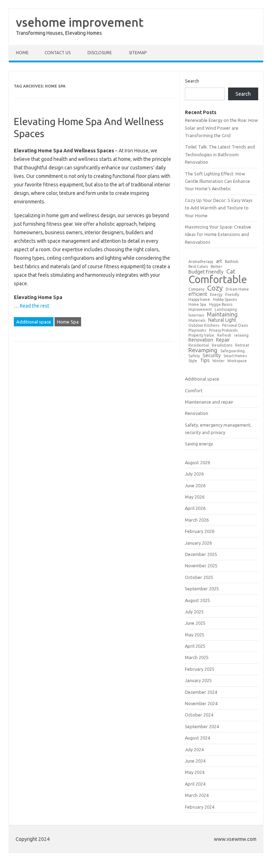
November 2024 (201, 703)
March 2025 (197, 657)
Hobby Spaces (225, 300)
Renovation (200, 339)
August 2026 (197, 462)
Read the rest (34, 306)
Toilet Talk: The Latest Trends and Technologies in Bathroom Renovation (220, 154)
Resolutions (222, 345)
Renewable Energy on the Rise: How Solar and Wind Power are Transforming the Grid (221, 128)
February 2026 (199, 531)
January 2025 (198, 680)
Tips (205, 360)
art (219, 261)
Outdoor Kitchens (203, 325)
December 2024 (201, 692)
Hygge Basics (220, 305)
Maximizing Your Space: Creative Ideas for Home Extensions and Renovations (218, 234)
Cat (230, 271)
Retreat (242, 345)
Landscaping (226, 309)
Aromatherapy (200, 262)
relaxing (241, 335)
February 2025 (199, 669)
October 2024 (199, 714)
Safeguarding (232, 351)
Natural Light (222, 319)
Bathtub (231, 262)
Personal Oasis (235, 325)
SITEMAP (138, 52)
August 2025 (197, 600)
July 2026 (194, 473)
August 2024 (197, 737)
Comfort (194, 390)
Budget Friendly (205, 271)
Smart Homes (235, 356)
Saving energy (199, 443)
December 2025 (201, 554)
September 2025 (202, 588)
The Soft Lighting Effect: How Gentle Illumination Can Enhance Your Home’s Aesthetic (217, 181)
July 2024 (194, 749)
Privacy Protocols (223, 330)
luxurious (196, 315)
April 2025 (195, 645)
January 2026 (198, 542)
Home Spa (68, 321)
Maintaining (222, 314)
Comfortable (217, 279)
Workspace (237, 361)
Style (192, 361)
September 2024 (202, 726)
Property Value (201, 335)
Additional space (33, 321)
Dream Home (237, 289)
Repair (223, 339)
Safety (194, 356)
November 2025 (201, 565)
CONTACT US (57, 52)
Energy (216, 295)
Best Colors (198, 267)
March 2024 (197, 795)
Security (212, 355)
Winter (218, 361)
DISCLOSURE (99, 52)
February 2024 (199, 806)
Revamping (202, 350)
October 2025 (199, 577)
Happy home (199, 300)
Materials (196, 320)
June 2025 (195, 622)
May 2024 (194, 772)
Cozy (215, 288)
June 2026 (195, 485)
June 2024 (195, 760)
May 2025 (194, 634)
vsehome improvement (79, 22)
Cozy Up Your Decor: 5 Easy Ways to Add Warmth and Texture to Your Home (219, 208)
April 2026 (195, 508)
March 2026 (197, 519)
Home (22, 52)
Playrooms (197, 330)
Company (196, 289)
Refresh (224, 335)
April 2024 (195, 783)
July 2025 (194, 611)
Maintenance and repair (209, 401)
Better (216, 267)
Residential (198, 345)
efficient (197, 294)
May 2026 (194, 496)
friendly (232, 295)
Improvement (200, 309)
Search (192, 80)
